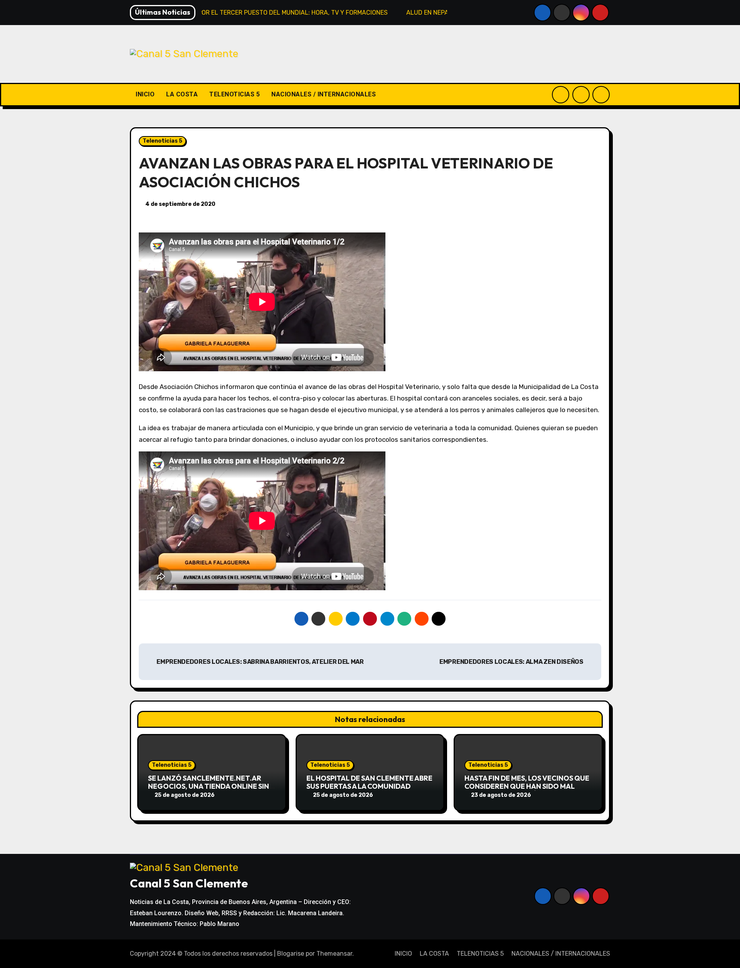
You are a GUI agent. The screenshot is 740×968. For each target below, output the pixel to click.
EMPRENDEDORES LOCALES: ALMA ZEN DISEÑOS (511, 661)
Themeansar (334, 953)
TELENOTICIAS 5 (234, 94)
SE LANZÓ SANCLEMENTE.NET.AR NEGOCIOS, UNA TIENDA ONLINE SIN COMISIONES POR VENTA (208, 786)
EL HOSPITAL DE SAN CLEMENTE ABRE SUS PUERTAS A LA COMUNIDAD (369, 782)
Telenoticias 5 (162, 141)
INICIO (145, 94)
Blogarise (290, 953)
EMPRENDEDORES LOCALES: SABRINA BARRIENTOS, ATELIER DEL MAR (260, 661)
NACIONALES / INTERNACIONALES (323, 94)
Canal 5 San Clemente (189, 883)
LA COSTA (182, 94)
